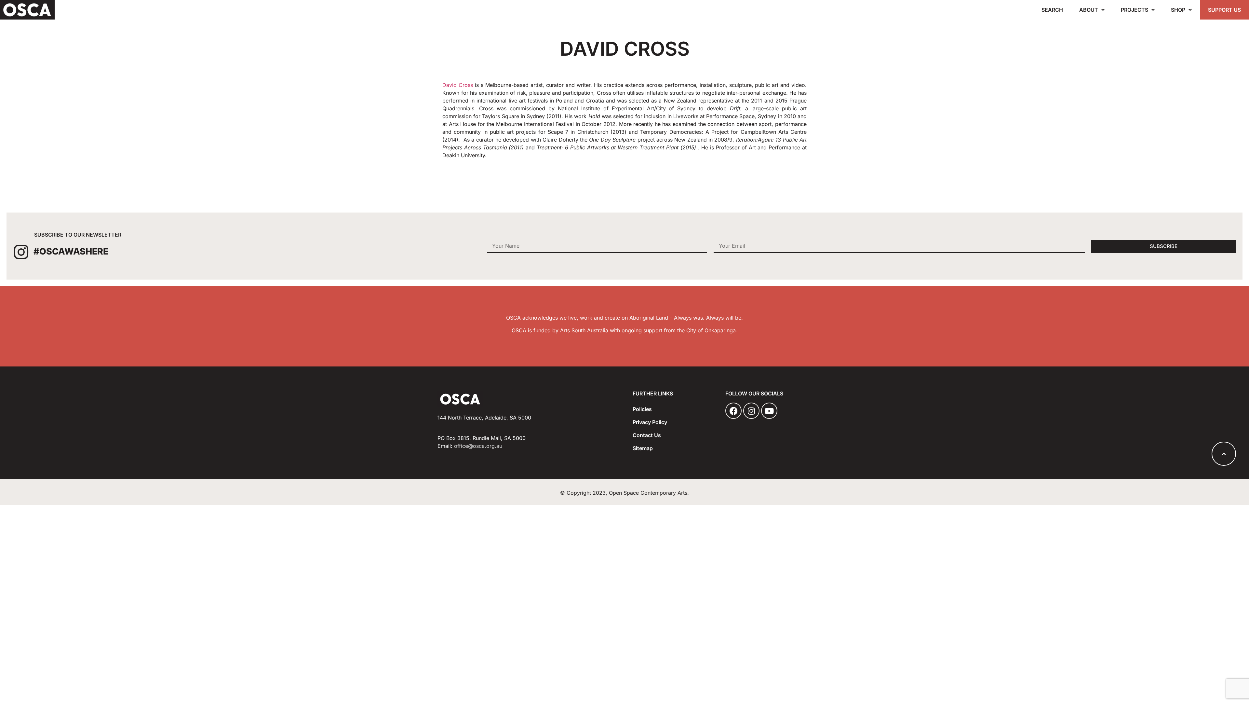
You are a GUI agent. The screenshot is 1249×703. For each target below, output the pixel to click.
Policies (642, 409)
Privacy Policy (650, 422)
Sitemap (643, 448)
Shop (1178, 10)
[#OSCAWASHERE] (21, 252)
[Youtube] (769, 411)
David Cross (458, 85)
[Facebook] (733, 411)
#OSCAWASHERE (71, 251)
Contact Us (647, 435)
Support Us (1224, 10)
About (1088, 10)
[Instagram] (751, 411)
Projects (1134, 10)
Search (1052, 10)
